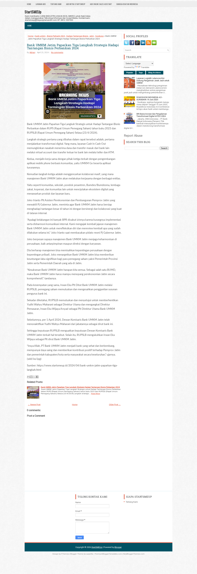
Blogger (118, 547)
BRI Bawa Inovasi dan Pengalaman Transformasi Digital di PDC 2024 (152, 115)
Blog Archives (154, 73)
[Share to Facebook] (37, 376)
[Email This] (28, 376)
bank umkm (40, 36)
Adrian (32, 52)
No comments (57, 52)
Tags (141, 73)
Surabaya (99, 36)
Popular (129, 73)
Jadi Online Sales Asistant (101, 4)
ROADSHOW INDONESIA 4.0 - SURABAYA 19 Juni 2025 (150, 98)
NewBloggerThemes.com (134, 554)
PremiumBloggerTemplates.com (108, 554)
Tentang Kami (55, 4)
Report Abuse (133, 135)
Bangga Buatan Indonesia (127, 4)
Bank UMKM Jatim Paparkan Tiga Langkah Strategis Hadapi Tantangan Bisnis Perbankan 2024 (73, 46)
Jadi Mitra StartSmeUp (75, 4)
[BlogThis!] (31, 376)
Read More (95, 393)
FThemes (65, 554)
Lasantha (89, 554)
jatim (92, 36)
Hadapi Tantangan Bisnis (77, 36)
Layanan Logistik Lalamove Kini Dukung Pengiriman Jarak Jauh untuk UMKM (153, 80)
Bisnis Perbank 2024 (56, 36)
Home (29, 4)
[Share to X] (34, 376)
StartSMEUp (33, 11)
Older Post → (115, 404)
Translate (145, 67)
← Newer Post (34, 404)
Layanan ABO (41, 4)
